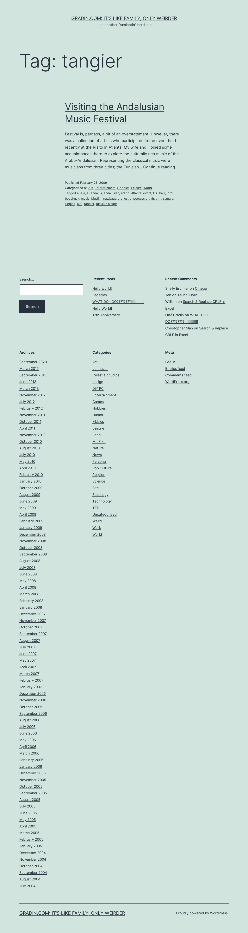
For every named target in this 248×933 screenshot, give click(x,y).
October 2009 (30, 488)
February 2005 (31, 839)
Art (90, 188)
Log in (170, 362)
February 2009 (31, 521)
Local (96, 435)
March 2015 (29, 368)
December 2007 (32, 614)
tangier (89, 204)
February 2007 (31, 680)
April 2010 (27, 468)
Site (95, 488)
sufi (79, 204)
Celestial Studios (105, 375)
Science (98, 481)
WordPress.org (177, 382)
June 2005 (28, 813)
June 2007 (28, 654)
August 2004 (29, 879)
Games (98, 402)
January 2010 (30, 481)
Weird (97, 521)
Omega (201, 288)
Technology (102, 501)
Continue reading (159, 167)
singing (70, 204)
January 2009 (30, 528)
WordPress (219, 913)
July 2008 (27, 568)
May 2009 (27, 508)
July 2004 (27, 886)
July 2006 (27, 727)
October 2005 (30, 786)
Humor (97, 415)
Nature (98, 448)
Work (96, 528)
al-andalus (94, 193)
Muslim (96, 198)
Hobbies (123, 188)
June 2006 (28, 733)
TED (95, 508)
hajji (162, 193)
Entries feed (175, 368)
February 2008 (31, 601)
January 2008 (30, 607)
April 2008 (27, 587)
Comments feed (178, 375)
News (97, 455)
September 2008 (33, 554)
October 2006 (30, 707)
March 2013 (29, 388)
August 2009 (29, 495)
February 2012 (31, 408)
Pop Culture (102, 468)
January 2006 (30, 766)
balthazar (100, 368)
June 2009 (28, 501)
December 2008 (32, 534)
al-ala (81, 193)
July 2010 (27, 455)
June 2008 (28, 574)
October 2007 (30, 627)
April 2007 (27, 667)
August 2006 (29, 720)
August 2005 (29, 800)
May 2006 (27, 740)
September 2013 (32, 375)
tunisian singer (106, 204)
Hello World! (102, 308)
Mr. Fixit (99, 441)
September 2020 (33, 362)
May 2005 (27, 820)
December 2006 (32, 693)
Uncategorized (104, 514)
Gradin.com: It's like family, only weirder (124, 18)
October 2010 (30, 441)
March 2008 (29, 594)
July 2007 (27, 647)
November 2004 (32, 859)
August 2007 (29, 640)
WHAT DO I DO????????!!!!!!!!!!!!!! (118, 302)
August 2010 (29, 448)
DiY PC (98, 388)
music (85, 198)
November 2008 (32, 541)
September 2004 (33, 873)
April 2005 (27, 826)
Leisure (136, 188)
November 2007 (32, 621)
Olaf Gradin (174, 315)
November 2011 (32, 415)
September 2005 (33, 793)
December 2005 (32, 773)
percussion (141, 198)
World (147, 188)
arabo (125, 193)
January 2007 (30, 687)
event (147, 193)
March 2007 (29, 674)
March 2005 (29, 833)
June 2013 (27, 382)
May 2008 (27, 581)
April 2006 (27, 747)
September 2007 (33, 634)
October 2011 (30, 421)
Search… (26, 279)
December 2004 (32, 853)
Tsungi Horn (187, 295)
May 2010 (27, 461)
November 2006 (32, 700)
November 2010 (32, 435)
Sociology (100, 495)
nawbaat (109, 198)
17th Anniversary (106, 315)
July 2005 (27, 806)
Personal (99, 461)
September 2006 (33, 713)
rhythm (156, 198)
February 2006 (31, 760)
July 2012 (27, 402)
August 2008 (29, 561)
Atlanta (136, 193)
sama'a (168, 198)
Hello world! (102, 288)
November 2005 (32, 780)
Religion (98, 475)
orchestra (125, 198)
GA (155, 193)
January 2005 (30, 846)
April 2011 (27, 428)
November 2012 (32, 395)
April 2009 (27, 514)
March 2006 (29, 753)
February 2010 (31, 475)
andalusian (111, 193)
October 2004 (31, 866)
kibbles (98, 421)
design (97, 382)
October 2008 (30, 548)
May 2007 (27, 660)
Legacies (99, 295)
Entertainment (105, 188)
